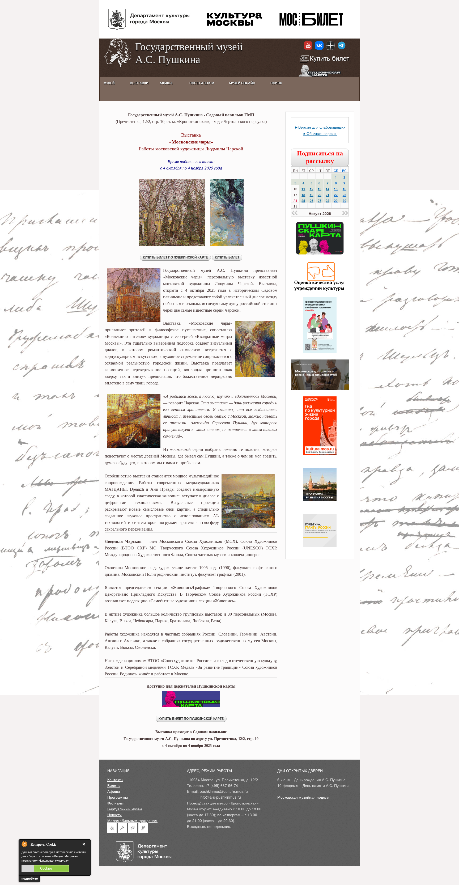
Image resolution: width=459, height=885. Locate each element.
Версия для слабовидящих (321, 127)
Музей (109, 83)
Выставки (139, 83)
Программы (117, 797)
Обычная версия (322, 133)
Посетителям (201, 83)
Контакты (115, 779)
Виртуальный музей (124, 808)
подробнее (30, 878)
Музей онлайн (242, 83)
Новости (114, 814)
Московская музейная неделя (303, 797)
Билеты (113, 785)
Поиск (276, 83)
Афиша (113, 791)
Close (85, 844)
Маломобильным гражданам (132, 820)
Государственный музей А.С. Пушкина (189, 52)
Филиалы (115, 803)
